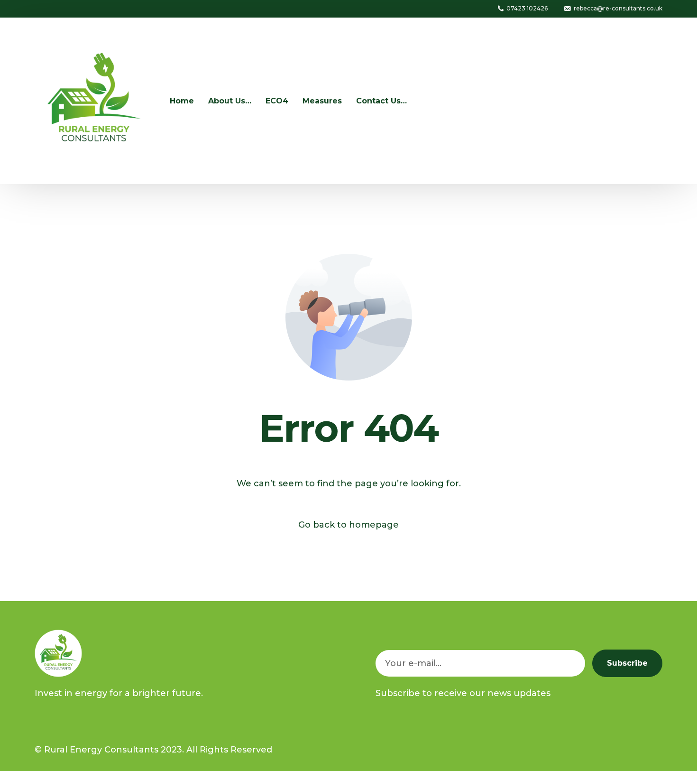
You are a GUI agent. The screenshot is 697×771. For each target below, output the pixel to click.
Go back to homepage (348, 525)
